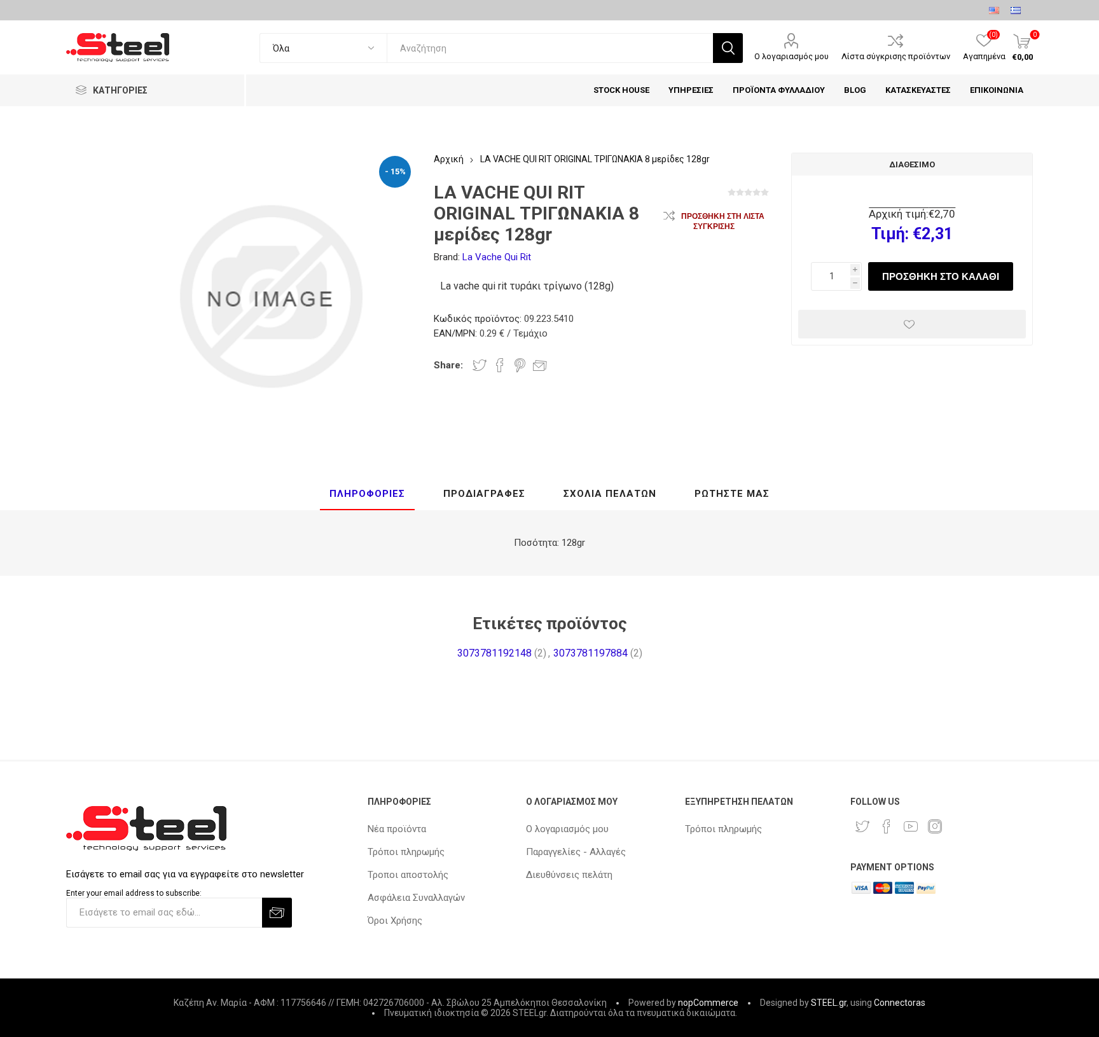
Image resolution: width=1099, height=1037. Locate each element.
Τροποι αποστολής (408, 874)
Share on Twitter (480, 365)
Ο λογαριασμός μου (791, 56)
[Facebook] (886, 826)
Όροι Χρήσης (395, 920)
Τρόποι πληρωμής (406, 852)
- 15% (395, 171)
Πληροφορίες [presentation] (367, 493)
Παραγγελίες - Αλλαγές (576, 852)
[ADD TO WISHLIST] (912, 324)
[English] (994, 10)
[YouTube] (911, 826)
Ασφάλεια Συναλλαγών (416, 897)
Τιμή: (890, 234)
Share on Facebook (500, 365)
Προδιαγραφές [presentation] (484, 493)
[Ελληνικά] (1016, 10)
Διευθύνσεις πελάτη (569, 874)
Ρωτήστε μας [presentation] (732, 493)
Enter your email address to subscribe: (134, 893)
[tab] (367, 494)
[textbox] (550, 48)
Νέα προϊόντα (397, 829)
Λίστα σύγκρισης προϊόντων (895, 56)
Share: (448, 365)
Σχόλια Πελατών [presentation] (609, 493)
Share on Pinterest (520, 365)
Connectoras (899, 1003)
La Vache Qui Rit (496, 257)
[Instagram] (935, 826)
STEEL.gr (829, 1003)
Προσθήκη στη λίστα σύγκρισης (722, 221)
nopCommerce (708, 1003)
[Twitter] (862, 826)
